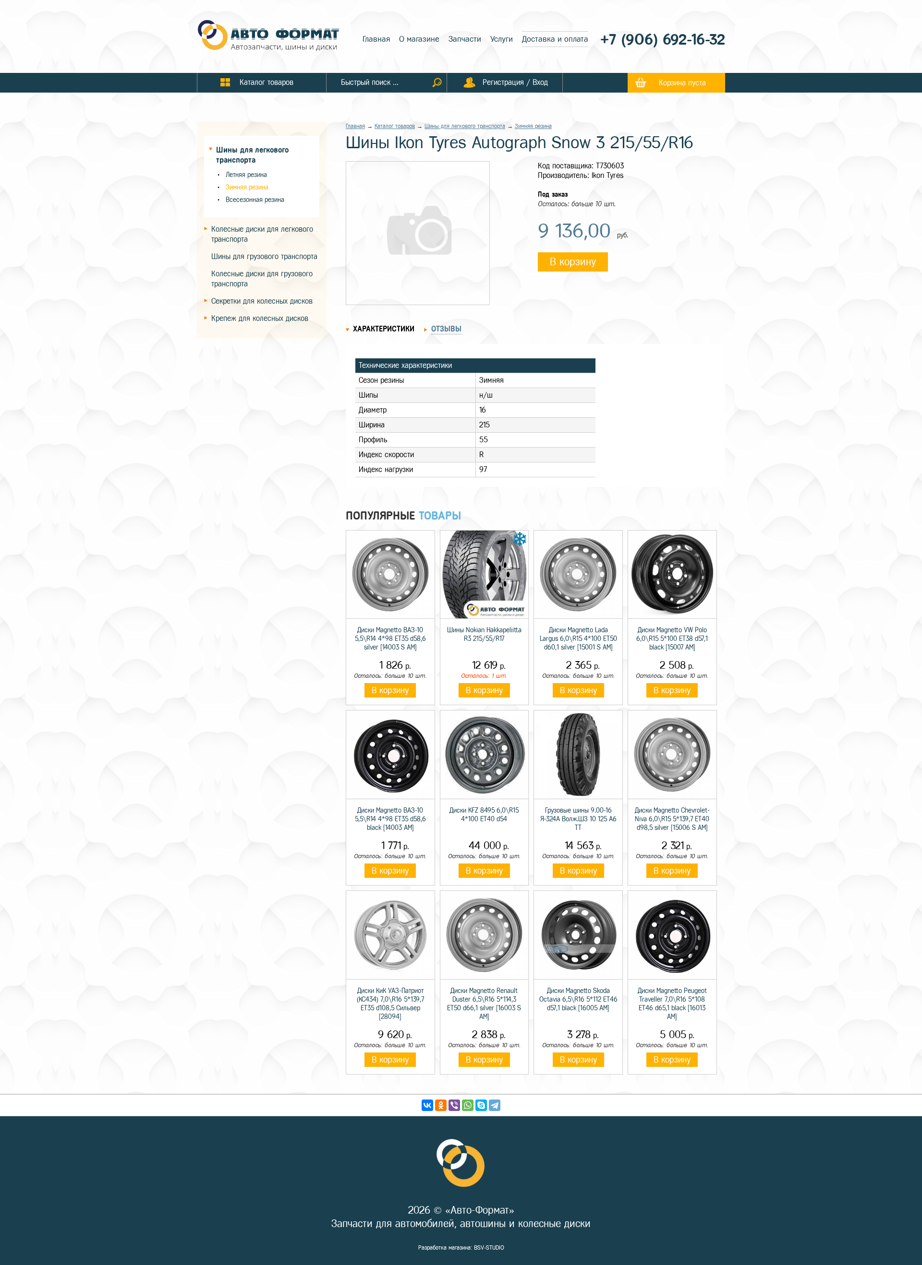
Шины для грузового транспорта (264, 256)
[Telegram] (494, 1105)
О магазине (419, 39)
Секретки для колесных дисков (262, 301)
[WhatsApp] (467, 1105)
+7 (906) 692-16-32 (662, 39)
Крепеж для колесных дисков (259, 318)
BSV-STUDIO (489, 1248)
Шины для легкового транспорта (465, 126)
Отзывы (446, 329)
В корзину (573, 261)
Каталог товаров (395, 126)
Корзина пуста (682, 83)
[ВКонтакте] (427, 1105)
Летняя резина (246, 174)
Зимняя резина (247, 187)
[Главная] (269, 36)
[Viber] (454, 1105)
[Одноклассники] (441, 1105)
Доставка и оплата (555, 39)
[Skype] (481, 1105)
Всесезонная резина (255, 199)
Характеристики (383, 329)
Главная (376, 39)
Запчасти (465, 39)
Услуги (501, 39)
